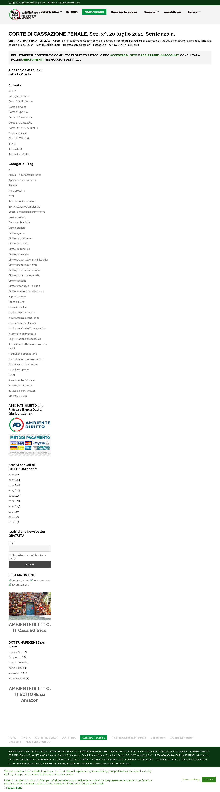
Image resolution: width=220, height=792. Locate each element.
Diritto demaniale (19, 254)
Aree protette (17, 190)
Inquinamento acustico (22, 312)
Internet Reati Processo (22, 333)
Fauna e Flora (16, 302)
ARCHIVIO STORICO (21, 17)
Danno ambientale (19, 222)
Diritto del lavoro (18, 243)
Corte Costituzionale (21, 101)
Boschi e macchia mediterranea (27, 211)
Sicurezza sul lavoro (20, 385)
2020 (11, 506)
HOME (14, 11)
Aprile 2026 (15, 668)
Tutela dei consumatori (22, 390)
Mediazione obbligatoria (23, 353)
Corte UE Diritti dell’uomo (23, 128)
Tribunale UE (16, 149)
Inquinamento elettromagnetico (27, 328)
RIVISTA (29, 11)
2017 (11, 522)
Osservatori (150, 11)
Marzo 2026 (15, 673)
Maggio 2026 (16, 662)
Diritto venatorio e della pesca (26, 291)
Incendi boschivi (18, 307)
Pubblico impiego (19, 369)
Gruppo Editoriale (172, 11)
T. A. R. (12, 143)
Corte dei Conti (17, 106)
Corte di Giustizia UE (20, 122)
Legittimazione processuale (25, 339)
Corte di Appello (18, 112)
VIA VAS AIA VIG (18, 396)
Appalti (13, 185)
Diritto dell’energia (19, 249)
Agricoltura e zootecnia (22, 180)
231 (11, 169)
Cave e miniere (17, 217)
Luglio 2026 (15, 652)
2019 (11, 511)
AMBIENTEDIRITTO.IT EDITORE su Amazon (30, 694)
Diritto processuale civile (23, 264)
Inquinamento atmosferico (24, 317)
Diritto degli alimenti (20, 238)
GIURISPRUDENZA (49, 11)
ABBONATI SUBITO (94, 11)
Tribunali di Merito (19, 154)
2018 (11, 516)
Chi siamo (192, 11)
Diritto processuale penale (24, 275)
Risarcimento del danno (22, 380)
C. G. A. (13, 90)
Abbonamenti (33, 59)
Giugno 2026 (16, 657)
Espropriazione (17, 296)
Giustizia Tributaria (19, 138)
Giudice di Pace (18, 133)
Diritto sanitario (17, 280)
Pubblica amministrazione (23, 364)
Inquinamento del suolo (22, 323)
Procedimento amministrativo (26, 359)
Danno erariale (17, 227)
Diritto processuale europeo (25, 270)
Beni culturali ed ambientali (24, 206)
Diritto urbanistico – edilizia (24, 286)
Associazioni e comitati (22, 201)
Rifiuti (12, 375)
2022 (11, 495)
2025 (11, 480)
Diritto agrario (17, 233)
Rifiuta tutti (14, 787)
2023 (11, 490)
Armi (11, 196)
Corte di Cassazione (20, 117)
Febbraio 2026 (17, 678)
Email (12, 543)
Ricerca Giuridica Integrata (124, 11)
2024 (11, 485)
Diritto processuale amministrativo (29, 259)
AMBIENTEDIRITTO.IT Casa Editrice (30, 627)
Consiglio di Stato (19, 96)
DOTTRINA (71, 11)
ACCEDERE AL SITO (123, 55)
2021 (11, 501)
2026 (11, 474)
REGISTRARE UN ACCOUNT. (160, 55)
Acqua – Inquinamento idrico (25, 174)
